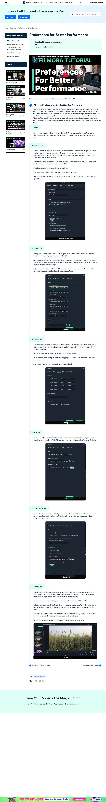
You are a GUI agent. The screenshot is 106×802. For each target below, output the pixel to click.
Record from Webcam (13, 56)
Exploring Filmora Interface (15, 44)
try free (11, 17)
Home (6, 28)
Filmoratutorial (40, 676)
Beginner (13, 28)
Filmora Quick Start (13, 41)
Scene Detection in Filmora (15, 53)
